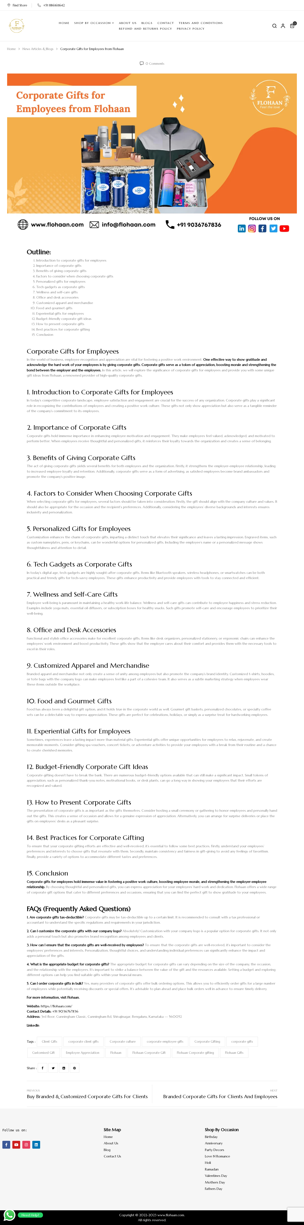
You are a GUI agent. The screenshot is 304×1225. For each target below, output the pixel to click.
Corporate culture (123, 1042)
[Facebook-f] (6, 1145)
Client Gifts (49, 1042)
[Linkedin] (36, 1145)
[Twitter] (53, 1068)
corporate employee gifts (165, 1042)
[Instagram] (26, 1145)
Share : (32, 1068)
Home (11, 49)
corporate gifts (242, 1042)
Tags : (31, 1041)
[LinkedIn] (64, 1068)
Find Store (20, 5)
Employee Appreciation (82, 1053)
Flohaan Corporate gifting (195, 1053)
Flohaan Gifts (234, 1053)
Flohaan (73, 997)
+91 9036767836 (65, 1011)
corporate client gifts (83, 1042)
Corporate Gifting (207, 1042)
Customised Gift (43, 1053)
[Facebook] (42, 1068)
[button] (293, 26)
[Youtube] (16, 1145)
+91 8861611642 (54, 5)
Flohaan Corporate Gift (149, 1053)
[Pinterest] (74, 1068)
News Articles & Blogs (38, 49)
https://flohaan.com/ (56, 1006)
